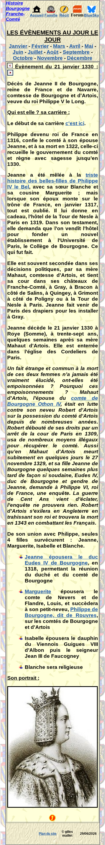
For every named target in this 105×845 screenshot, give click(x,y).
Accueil (37, 15)
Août (52, 52)
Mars (59, 46)
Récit (64, 15)
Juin (18, 52)
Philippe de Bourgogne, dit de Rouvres (61, 612)
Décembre (79, 58)
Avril (74, 46)
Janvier (18, 46)
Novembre (50, 58)
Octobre (23, 58)
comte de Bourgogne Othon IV (52, 401)
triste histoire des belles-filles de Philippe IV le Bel (52, 181)
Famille (51, 15)
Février (40, 46)
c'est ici (74, 123)
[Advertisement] (22, 833)
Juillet (35, 52)
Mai (89, 46)
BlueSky (91, 15)
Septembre (76, 52)
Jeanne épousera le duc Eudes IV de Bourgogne (61, 560)
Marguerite (38, 591)
